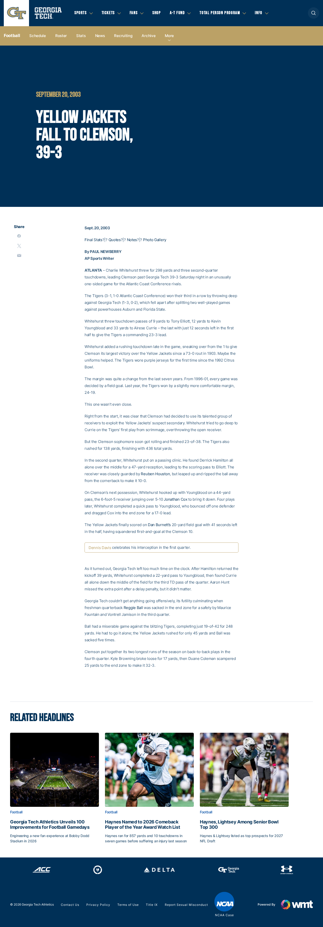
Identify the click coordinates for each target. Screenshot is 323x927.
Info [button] (258, 12)
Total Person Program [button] (220, 12)
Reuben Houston (155, 473)
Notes (132, 239)
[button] (313, 13)
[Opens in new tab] (41, 870)
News (100, 35)
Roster (61, 35)
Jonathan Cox (175, 499)
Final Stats (93, 239)
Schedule (37, 35)
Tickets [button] (108, 12)
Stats (81, 35)
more (169, 35)
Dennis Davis (100, 547)
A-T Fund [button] (177, 12)
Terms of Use (128, 905)
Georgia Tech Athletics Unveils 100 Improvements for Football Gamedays (50, 824)
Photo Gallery (154, 239)
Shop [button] (156, 12)
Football (12, 35)
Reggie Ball (133, 607)
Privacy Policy (98, 905)
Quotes (115, 239)
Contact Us (70, 905)
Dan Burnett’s (159, 524)
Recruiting (123, 35)
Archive (148, 35)
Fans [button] (134, 12)
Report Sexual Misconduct (186, 905)
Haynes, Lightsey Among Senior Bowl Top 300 (239, 824)
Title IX (152, 905)
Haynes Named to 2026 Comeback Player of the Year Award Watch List (142, 824)
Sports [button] (80, 12)
